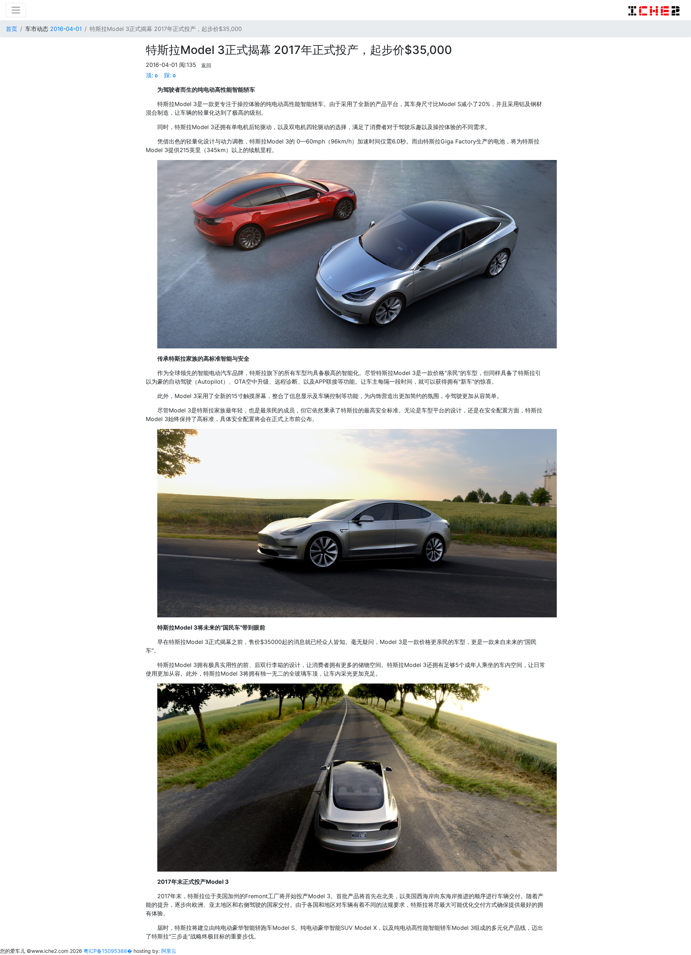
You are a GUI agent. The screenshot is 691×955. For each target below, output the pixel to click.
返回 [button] (206, 65)
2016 (56, 28)
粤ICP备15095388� (108, 951)
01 (79, 28)
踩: (170, 75)
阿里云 (168, 951)
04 (69, 28)
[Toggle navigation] (16, 10)
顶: (152, 75)
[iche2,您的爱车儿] (653, 10)
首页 (11, 28)
